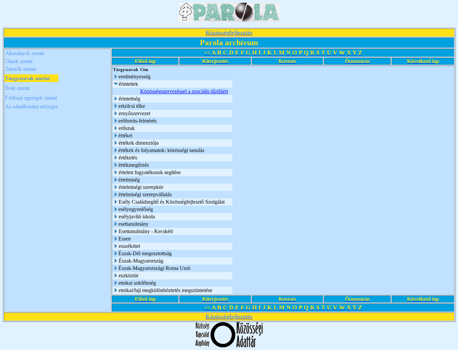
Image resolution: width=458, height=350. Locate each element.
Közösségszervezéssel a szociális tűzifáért (184, 91)
